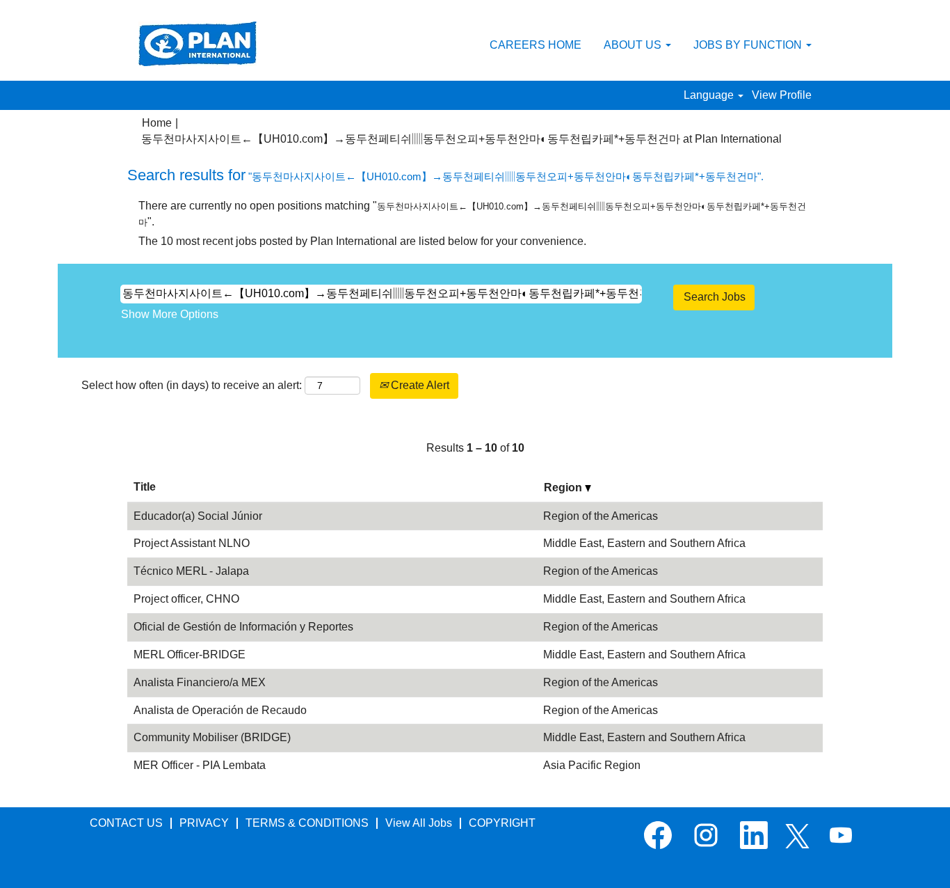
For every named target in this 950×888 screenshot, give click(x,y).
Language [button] (710, 95)
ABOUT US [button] (634, 45)
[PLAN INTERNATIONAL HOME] (197, 44)
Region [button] (564, 487)
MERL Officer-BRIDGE (189, 654)
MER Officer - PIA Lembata (200, 765)
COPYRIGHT (502, 823)
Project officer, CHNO (186, 599)
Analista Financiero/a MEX (200, 682)
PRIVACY (204, 823)
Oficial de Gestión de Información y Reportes (243, 627)
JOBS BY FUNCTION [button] (749, 45)
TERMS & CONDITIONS (307, 823)
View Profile (782, 95)
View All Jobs (418, 823)
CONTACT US (126, 823)
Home (157, 123)
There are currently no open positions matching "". (472, 214)
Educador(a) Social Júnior (198, 516)
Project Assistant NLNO (192, 543)
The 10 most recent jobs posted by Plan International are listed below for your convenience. (362, 241)
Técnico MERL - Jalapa (191, 571)
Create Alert (418, 385)
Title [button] (145, 487)
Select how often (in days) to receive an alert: (191, 385)
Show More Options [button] (169, 314)
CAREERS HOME (535, 45)
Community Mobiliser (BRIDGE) (212, 737)
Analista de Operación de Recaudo (220, 710)
